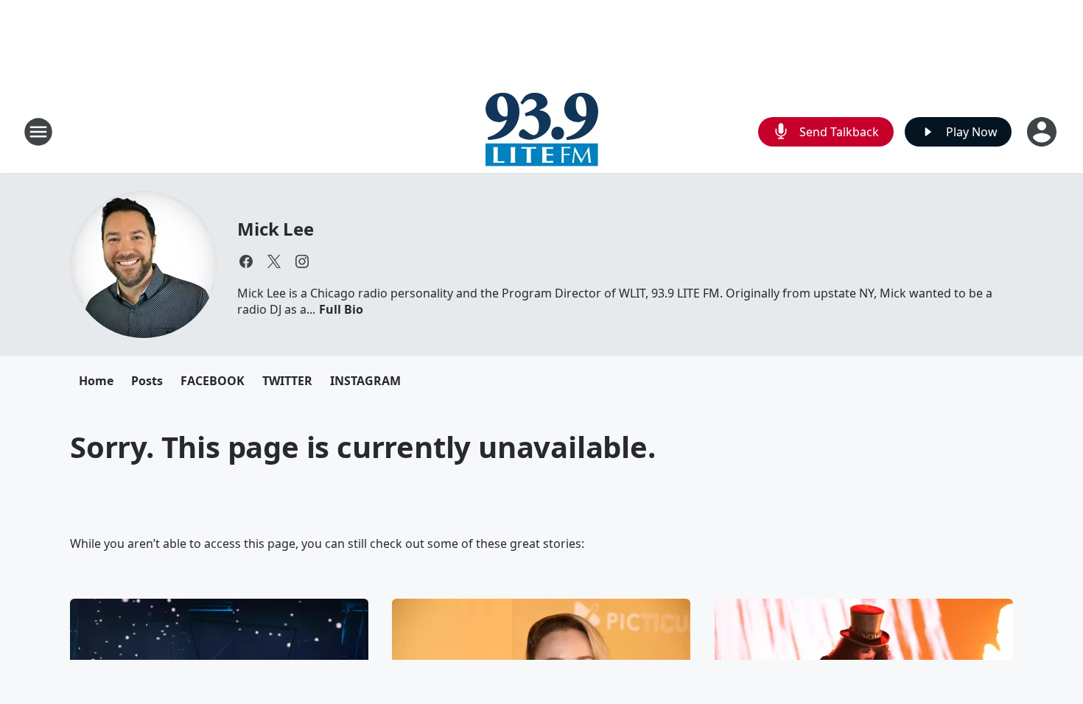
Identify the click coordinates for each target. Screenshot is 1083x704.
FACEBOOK (212, 381)
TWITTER (287, 381)
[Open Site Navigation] (38, 132)
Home (96, 381)
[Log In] (1043, 132)
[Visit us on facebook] (246, 261)
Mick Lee (275, 229)
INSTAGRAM (365, 381)
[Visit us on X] (274, 261)
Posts (147, 381)
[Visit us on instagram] (302, 261)
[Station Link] (542, 131)
